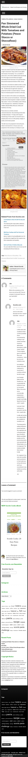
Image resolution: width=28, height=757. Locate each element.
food (24, 611)
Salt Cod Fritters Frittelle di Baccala (13, 245)
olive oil (4, 618)
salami (19, 624)
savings (11, 627)
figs (18, 611)
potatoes (11, 19)
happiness (9, 613)
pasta (9, 618)
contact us (7, 680)
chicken (7, 608)
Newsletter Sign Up (7, 569)
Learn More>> (14, 559)
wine (3, 632)
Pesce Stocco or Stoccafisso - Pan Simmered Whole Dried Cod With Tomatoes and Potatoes (13, 258)
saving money (5, 627)
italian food (16, 613)
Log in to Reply (13, 287)
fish (7, 19)
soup (11, 630)
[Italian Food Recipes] (14, 7)
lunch (11, 615)
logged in (10, 491)
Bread (12, 606)
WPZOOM (10, 756)
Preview (13, 534)
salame (14, 624)
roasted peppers (5, 624)
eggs (19, 608)
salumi (22, 624)
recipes (22, 622)
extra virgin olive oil (6, 611)
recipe (15, 19)
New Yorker (21, 615)
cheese (3, 608)
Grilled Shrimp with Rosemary (9, 651)
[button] (21, 147)
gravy (6, 613)
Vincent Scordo (6, 44)
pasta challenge (16, 618)
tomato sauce (22, 630)
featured (13, 611)
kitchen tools (7, 615)
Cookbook (15, 608)
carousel (24, 606)
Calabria (3, 19)
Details (8, 534)
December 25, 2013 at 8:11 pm (16, 286)
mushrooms (15, 615)
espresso (23, 608)
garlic (3, 613)
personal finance (9, 622)
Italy (3, 615)
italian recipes (22, 613)
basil (10, 606)
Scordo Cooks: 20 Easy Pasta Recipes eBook (13, 647)
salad (11, 624)
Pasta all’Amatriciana (6, 649)
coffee (11, 608)
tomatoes (19, 19)
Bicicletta (3, 645)
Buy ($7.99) (19, 534)
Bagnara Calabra (5, 606)
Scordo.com (17, 305)
